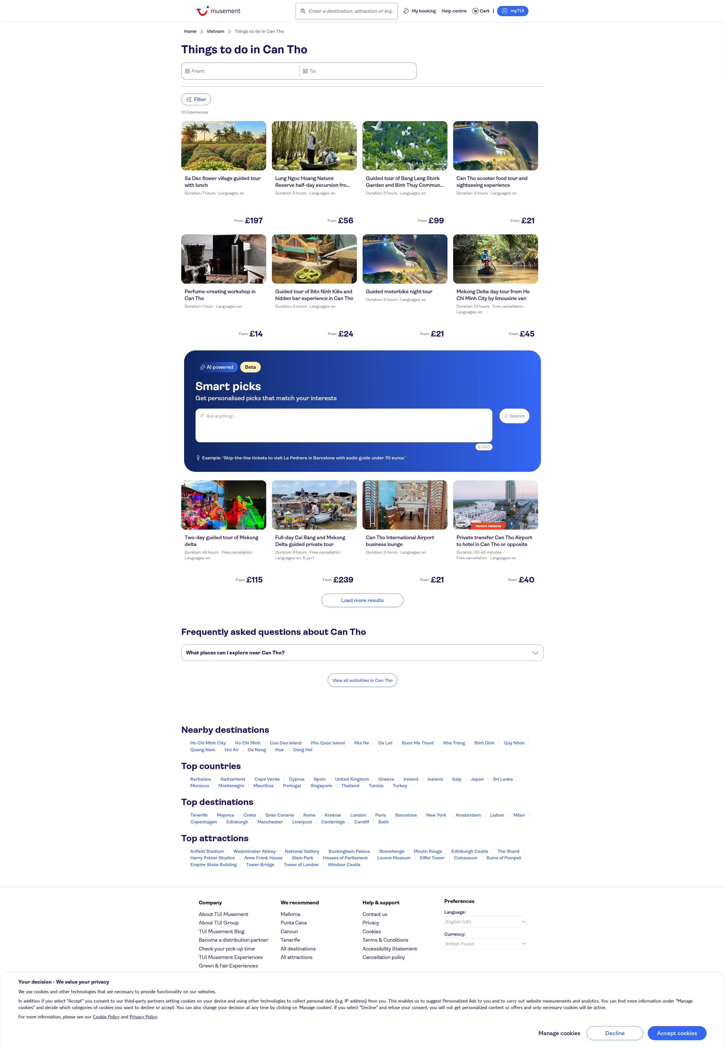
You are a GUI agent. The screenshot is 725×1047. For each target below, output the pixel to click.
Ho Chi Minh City (208, 743)
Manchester (270, 822)
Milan (519, 815)
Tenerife (199, 815)
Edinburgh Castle (469, 851)
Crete (250, 815)
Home (190, 31)
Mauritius (263, 785)
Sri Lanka (503, 779)
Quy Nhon (514, 743)
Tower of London (301, 864)
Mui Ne (361, 743)
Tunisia (376, 785)
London (358, 815)
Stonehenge (391, 851)
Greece (386, 779)
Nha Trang (454, 743)
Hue (279, 749)
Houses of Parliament (345, 857)
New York (436, 815)
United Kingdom (352, 779)
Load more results (362, 600)
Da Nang (257, 749)
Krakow (333, 815)
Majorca (225, 815)
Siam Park (303, 857)
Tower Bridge (260, 864)
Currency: (454, 934)
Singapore (321, 785)
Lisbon (497, 815)
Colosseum (465, 857)
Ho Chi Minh (248, 743)
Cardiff (361, 822)
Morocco (199, 785)
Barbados (200, 779)
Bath (383, 822)
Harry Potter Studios (212, 857)
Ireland (411, 779)
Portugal (292, 785)
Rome (309, 815)
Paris (380, 815)
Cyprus (296, 779)
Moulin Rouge (428, 851)
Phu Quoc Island (328, 743)
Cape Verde (267, 779)
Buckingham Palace (349, 851)
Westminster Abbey (254, 851)
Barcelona (406, 815)
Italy (456, 779)
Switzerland (232, 779)
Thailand (350, 785)
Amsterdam (468, 815)
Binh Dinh (484, 743)
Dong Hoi (302, 749)
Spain (320, 779)
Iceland (435, 779)
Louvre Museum (394, 857)
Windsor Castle (344, 864)
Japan (477, 779)
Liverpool (302, 822)
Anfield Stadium (207, 851)
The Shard (508, 851)
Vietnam (215, 31)
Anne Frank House (263, 857)
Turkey (400, 785)
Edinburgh (237, 822)
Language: (455, 912)
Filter (200, 99)
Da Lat (385, 743)
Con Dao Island (286, 743)
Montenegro (231, 785)
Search (517, 416)
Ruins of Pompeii (504, 857)
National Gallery (302, 851)
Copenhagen (203, 822)
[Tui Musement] (223, 11)
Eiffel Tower (432, 857)
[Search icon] (303, 11)
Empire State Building (213, 864)
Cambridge (333, 822)
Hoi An (231, 749)
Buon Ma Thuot (418, 743)
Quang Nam (202, 749)
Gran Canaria (279, 815)
